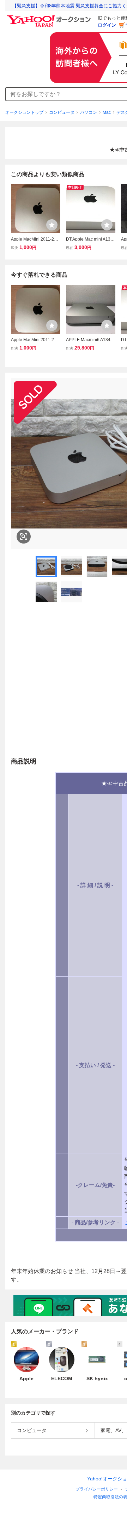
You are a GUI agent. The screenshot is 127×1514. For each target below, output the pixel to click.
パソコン (88, 112)
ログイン (107, 25)
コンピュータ (61, 112)
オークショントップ (24, 112)
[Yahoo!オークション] (49, 17)
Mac (107, 112)
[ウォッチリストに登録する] (52, 224)
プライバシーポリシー (96, 1489)
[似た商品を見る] (24, 537)
